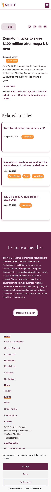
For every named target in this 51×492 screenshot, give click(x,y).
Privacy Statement (32, 488)
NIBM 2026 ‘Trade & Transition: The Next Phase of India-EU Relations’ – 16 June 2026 (25, 165)
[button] (47, 5)
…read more (9, 86)
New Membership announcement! (24, 128)
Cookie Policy (15, 488)
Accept (25, 466)
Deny (25, 474)
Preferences (25, 482)
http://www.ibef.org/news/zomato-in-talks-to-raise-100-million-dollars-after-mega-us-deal (25, 95)
